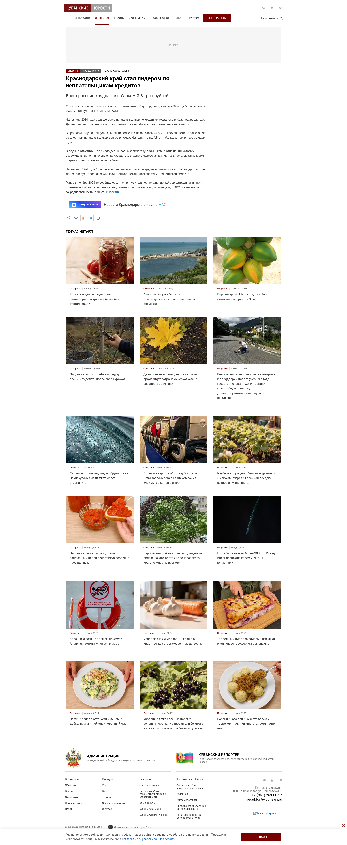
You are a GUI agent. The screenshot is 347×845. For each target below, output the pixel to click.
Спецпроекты (217, 17)
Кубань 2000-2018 (150, 808)
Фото (105, 785)
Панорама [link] (75, 289)
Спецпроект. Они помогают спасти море (190, 787)
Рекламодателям (186, 800)
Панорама (145, 779)
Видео (105, 791)
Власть (119, 17)
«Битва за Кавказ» (150, 785)
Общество (102, 17)
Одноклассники (272, 8)
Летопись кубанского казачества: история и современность (152, 794)
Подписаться (88, 204)
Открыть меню (66, 18)
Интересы (108, 809)
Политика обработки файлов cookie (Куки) (189, 816)
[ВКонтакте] (76, 218)
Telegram (280, 8)
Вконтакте (264, 8)
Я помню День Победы (189, 779)
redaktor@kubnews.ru (264, 799)
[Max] (98, 218)
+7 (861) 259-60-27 (267, 795)
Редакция (182, 794)
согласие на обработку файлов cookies (148, 839)
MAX (162, 204)
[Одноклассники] (83, 218)
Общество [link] (148, 289)
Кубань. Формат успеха (153, 814)
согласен (261, 837)
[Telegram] (91, 218)
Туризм (194, 17)
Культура (107, 779)
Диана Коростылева (117, 70)
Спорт (179, 17)
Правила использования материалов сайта (191, 807)
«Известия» (113, 192)
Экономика (137, 17)
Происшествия (160, 17)
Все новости (81, 17)
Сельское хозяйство (114, 803)
